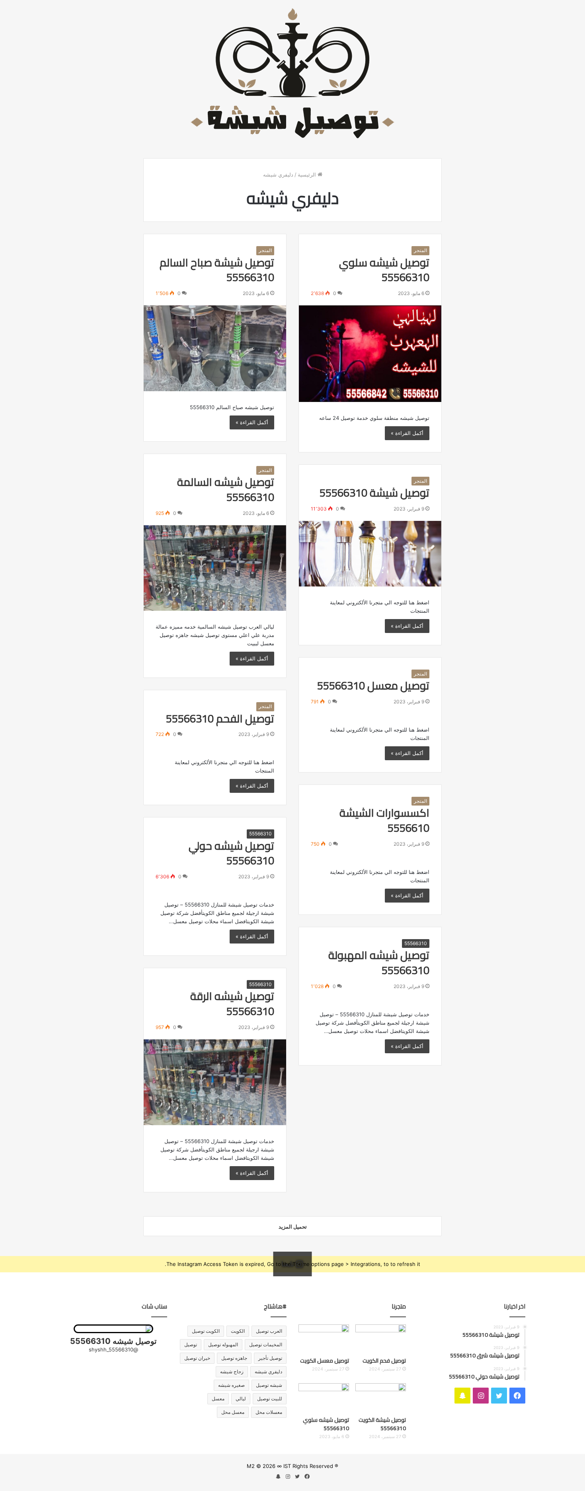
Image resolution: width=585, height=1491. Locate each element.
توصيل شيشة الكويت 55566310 (382, 1424)
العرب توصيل (269, 1331)
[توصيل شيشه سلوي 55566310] (370, 353)
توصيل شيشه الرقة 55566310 (232, 1003)
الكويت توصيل (206, 1331)
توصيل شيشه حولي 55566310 (231, 853)
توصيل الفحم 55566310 (220, 718)
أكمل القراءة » (407, 433)
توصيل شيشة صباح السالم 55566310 (217, 269)
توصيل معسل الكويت (324, 1360)
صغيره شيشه (231, 1385)
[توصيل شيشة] (292, 73)
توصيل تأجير (270, 1358)
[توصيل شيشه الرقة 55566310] (215, 1082)
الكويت (238, 1331)
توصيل (190, 1344)
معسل (218, 1399)
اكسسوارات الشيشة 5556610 (384, 820)
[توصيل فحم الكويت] (380, 1338)
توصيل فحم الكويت (384, 1360)
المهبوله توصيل (223, 1344)
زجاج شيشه (232, 1372)
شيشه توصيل (269, 1385)
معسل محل (232, 1412)
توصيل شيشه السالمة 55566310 (225, 489)
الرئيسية (308, 174)
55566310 (260, 834)
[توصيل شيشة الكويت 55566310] (380, 1397)
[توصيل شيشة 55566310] (370, 553)
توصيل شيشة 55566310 (374, 493)
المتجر (420, 250)
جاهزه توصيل (234, 1358)
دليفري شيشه (268, 1372)
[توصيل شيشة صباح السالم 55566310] (215, 348)
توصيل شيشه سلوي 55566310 (384, 269)
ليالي (241, 1399)
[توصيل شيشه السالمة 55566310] (215, 568)
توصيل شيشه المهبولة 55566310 (378, 962)
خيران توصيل (197, 1358)
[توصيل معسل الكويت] (323, 1338)
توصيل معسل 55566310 (373, 685)
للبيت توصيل (269, 1399)
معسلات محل (268, 1412)
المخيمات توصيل (265, 1344)
